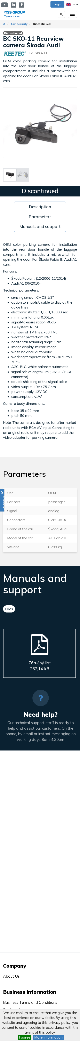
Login (57, 4)
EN (74, 4)
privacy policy (59, 1022)
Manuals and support (40, 226)
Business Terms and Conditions (30, 1002)
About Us (11, 976)
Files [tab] (9, 609)
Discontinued (42, 24)
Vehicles (13, 16)
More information (48, 1037)
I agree (24, 1037)
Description (40, 206)
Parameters (40, 216)
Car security (19, 24)
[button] (2, 500)
